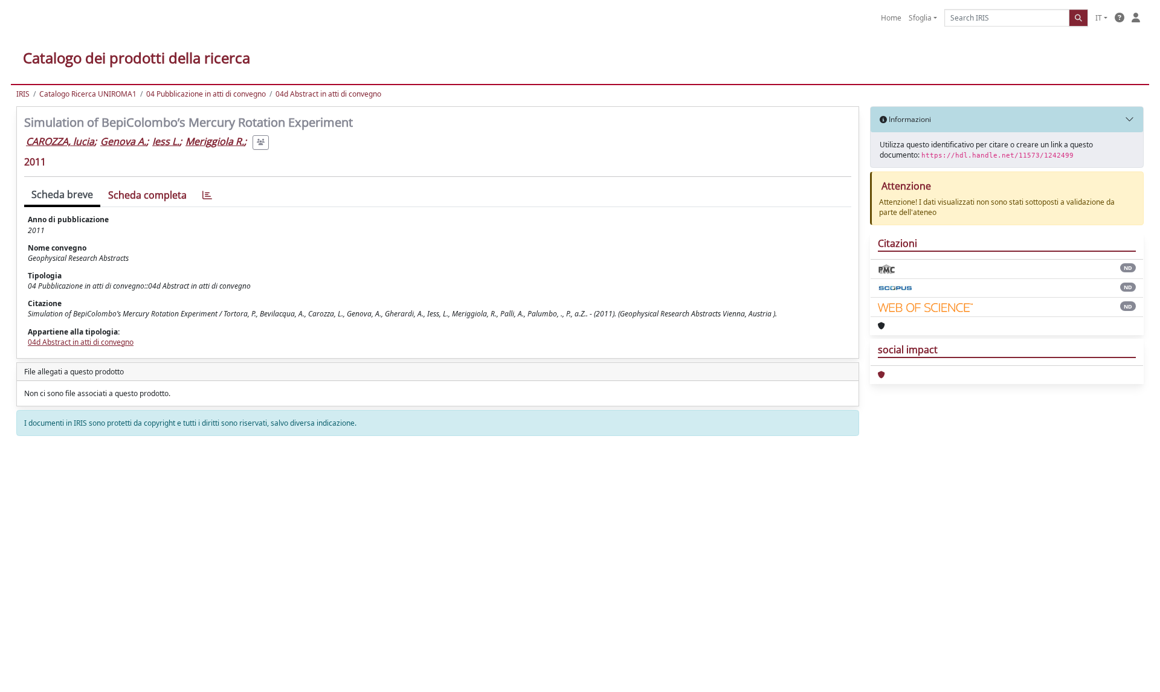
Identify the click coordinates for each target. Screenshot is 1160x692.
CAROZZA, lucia (60, 141)
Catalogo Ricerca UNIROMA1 (88, 94)
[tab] (207, 195)
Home (891, 18)
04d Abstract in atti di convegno (328, 94)
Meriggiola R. (214, 141)
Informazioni (909, 119)
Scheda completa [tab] (147, 195)
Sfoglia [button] (920, 18)
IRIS (23, 94)
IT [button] (1098, 18)
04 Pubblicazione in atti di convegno (206, 94)
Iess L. (165, 141)
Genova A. (123, 141)
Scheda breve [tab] (62, 194)
